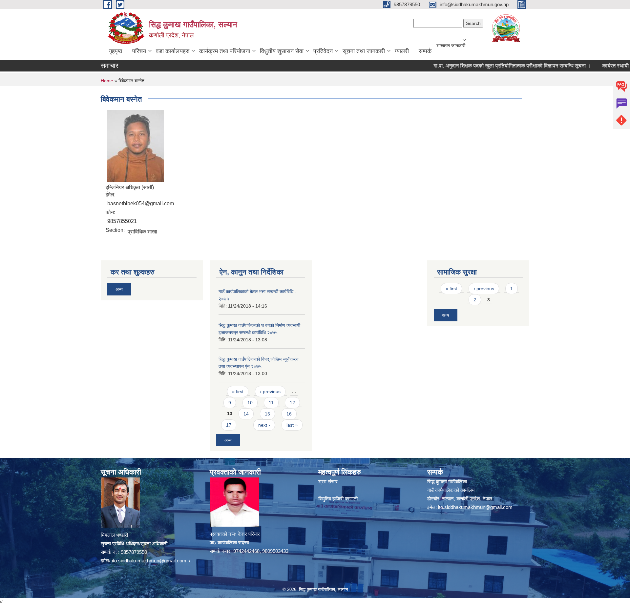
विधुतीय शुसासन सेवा (282, 51)
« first (237, 391)
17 (228, 425)
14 (246, 413)
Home (107, 80)
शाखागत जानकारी (450, 45)
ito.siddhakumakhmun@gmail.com (149, 560)
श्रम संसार (328, 481)
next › (264, 425)
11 (271, 402)
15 (267, 413)
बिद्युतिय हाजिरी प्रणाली (338, 498)
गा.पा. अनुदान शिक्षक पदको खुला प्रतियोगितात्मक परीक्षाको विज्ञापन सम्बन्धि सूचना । (498, 66)
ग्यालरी (402, 51)
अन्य (119, 289)
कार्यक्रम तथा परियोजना (224, 51)
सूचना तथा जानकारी (364, 51)
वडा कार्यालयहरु (172, 51)
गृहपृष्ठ (115, 51)
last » (292, 425)
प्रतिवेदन (323, 51)
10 (250, 402)
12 (292, 402)
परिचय (139, 51)
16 (289, 413)
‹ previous (270, 391)
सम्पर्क (425, 51)
